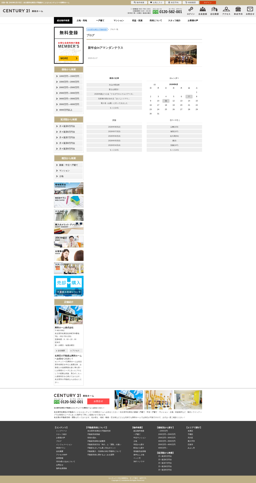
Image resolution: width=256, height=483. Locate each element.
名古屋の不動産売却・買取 (64, 417)
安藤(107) (174, 145)
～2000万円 (163, 431)
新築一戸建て (139, 412)
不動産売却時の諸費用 (96, 441)
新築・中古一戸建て (68, 165)
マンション (119, 20)
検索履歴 (192, 2)
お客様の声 (193, 20)
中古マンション (139, 438)
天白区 (190, 438)
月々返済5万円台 (67, 126)
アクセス (75, 351)
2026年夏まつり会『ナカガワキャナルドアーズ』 (114, 94)
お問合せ (59, 465)
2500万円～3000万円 (69, 93)
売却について (156, 20)
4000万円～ (163, 448)
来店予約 (175, 2)
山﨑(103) (174, 127)
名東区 (190, 431)
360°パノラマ (138, 461)
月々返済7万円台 (67, 137)
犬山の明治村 (114, 85)
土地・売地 (82, 20)
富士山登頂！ (114, 89)
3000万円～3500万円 (69, 98)
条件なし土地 (138, 455)
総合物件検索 (63, 20)
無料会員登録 (61, 468)
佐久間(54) (174, 136)
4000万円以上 (65, 110)
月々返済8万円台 (67, 143)
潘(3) (174, 141)
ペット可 (137, 458)
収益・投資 (137, 20)
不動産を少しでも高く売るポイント (101, 448)
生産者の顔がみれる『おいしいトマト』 (114, 99)
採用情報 (59, 458)
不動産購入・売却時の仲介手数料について (104, 451)
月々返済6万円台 (67, 132)
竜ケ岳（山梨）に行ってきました (114, 103)
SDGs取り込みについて (65, 461)
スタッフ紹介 (174, 20)
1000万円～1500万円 (69, 76)
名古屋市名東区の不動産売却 (99, 431)
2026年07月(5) (114, 131)
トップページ (61, 431)
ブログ (58, 441)
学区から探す (138, 444)
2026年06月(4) (114, 136)
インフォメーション (64, 444)
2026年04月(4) (114, 145)
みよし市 (191, 448)
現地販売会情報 (139, 451)
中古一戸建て (152, 412)
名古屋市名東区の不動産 (63, 412)
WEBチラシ (60, 448)
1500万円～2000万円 (69, 82)
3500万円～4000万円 (69, 104)
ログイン (208, 2)
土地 (61, 176)
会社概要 (61, 351)
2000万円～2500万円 (69, 87)
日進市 (190, 444)
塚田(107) (174, 131)
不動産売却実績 (93, 434)
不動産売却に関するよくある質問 (100, 455)
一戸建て (100, 20)
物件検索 (140, 2)
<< (155, 84)
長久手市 (191, 441)
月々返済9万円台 (67, 148)
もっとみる (114, 108)
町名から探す (138, 448)
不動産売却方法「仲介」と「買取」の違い (104, 444)
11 (166, 101)
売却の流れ (91, 438)
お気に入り (158, 2)
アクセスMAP (61, 455)
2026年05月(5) (114, 141)
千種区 (190, 434)
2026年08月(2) (114, 127)
